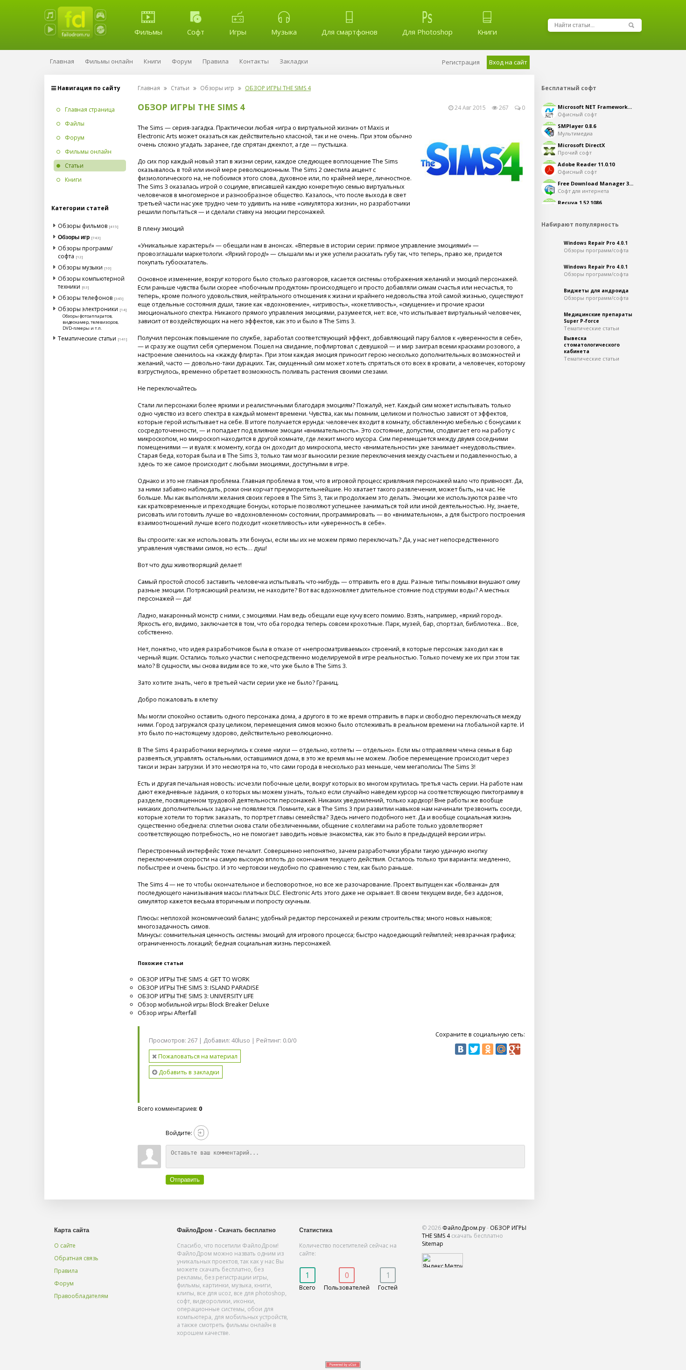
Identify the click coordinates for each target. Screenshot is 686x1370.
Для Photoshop (427, 31)
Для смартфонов (350, 31)
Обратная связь (76, 1258)
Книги (487, 31)
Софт (195, 31)
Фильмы (148, 31)
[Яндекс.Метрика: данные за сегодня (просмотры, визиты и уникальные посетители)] (442, 1260)
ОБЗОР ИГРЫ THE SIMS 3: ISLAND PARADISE (198, 987)
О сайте (65, 1245)
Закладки (294, 61)
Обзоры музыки (80, 267)
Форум (64, 1283)
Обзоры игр (217, 88)
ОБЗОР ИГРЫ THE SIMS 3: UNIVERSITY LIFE (196, 996)
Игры (237, 31)
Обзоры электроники (88, 309)
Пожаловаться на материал (197, 1056)
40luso (240, 1040)
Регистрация (461, 62)
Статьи (180, 88)
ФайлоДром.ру (463, 1228)
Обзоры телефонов (85, 298)
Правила (66, 1271)
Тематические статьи (87, 338)
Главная (149, 88)
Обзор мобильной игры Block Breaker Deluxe (203, 1004)
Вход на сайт (508, 62)
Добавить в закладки (188, 1072)
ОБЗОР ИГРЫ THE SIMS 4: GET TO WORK (193, 979)
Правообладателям (81, 1296)
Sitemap (432, 1244)
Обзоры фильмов (82, 226)
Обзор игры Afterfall (167, 1012)
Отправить (185, 1179)
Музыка (284, 31)
